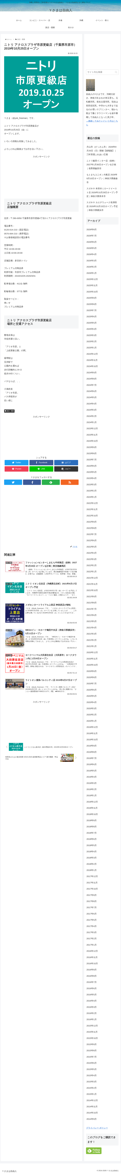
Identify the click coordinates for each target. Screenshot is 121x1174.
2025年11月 (92, 285)
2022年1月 (91, 571)
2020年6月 (91, 690)
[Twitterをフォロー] (13, 482)
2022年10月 (92, 515)
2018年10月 (92, 814)
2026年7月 (91, 235)
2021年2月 (91, 640)
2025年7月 (91, 310)
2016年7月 (91, 982)
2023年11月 (92, 435)
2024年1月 (91, 422)
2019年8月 (91, 752)
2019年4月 (91, 777)
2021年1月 (91, 646)
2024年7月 (91, 385)
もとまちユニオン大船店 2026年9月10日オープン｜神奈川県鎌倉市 (102, 178)
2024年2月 (91, 416)
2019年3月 (91, 783)
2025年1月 (91, 347)
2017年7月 (91, 907)
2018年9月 (91, 820)
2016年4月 (91, 1001)
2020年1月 (91, 721)
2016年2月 (91, 1013)
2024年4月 (91, 403)
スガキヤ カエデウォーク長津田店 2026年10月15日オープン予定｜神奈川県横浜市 (102, 206)
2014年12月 (92, 1100)
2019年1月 (91, 795)
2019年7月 (91, 758)
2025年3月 (91, 335)
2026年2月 (91, 267)
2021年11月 (92, 584)
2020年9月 (91, 671)
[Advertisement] (41, 175)
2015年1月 (91, 1094)
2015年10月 (92, 1038)
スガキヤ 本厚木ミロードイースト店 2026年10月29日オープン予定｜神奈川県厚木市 (102, 192)
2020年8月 (91, 677)
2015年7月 (91, 1057)
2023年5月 (91, 472)
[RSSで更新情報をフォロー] (70, 482)
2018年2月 (91, 864)
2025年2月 (91, 341)
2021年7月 (91, 609)
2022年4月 (91, 553)
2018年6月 (91, 839)
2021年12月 (92, 578)
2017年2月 (91, 938)
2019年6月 (91, 764)
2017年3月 (91, 932)
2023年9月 (91, 447)
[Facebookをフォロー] (32, 482)
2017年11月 (92, 882)
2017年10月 (92, 889)
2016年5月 (91, 994)
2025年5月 (91, 323)
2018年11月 (92, 808)
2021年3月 (91, 634)
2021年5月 (91, 621)
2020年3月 (91, 708)
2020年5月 (91, 696)
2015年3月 (91, 1081)
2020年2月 (91, 714)
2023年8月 (91, 453)
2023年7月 (91, 459)
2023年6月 (91, 466)
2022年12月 (92, 503)
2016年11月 (92, 957)
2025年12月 (92, 279)
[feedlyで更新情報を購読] (51, 482)
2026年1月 (91, 273)
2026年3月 (91, 260)
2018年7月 (91, 833)
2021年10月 (92, 590)
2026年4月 (91, 254)
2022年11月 (92, 509)
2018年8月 (91, 826)
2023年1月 (91, 497)
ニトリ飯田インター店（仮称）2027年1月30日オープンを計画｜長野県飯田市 (101, 165)
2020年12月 (92, 652)
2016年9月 (91, 969)
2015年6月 (91, 1063)
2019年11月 (92, 733)
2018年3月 (91, 858)
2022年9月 (91, 522)
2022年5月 (91, 547)
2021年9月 (91, 596)
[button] (116, 72)
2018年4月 (91, 851)
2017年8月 (91, 901)
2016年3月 (91, 1007)
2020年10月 (92, 665)
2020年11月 (92, 659)
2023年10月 (92, 441)
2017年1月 (91, 945)
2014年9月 (91, 1119)
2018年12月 (92, 802)
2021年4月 (91, 627)
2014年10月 (92, 1113)
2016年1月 (91, 1019)
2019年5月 (91, 770)
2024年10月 (92, 366)
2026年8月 (91, 229)
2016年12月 (92, 951)
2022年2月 (91, 565)
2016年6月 (91, 988)
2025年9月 (91, 298)
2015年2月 (91, 1088)
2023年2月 (91, 491)
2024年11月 (92, 360)
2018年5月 (91, 845)
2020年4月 (91, 702)
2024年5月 (91, 397)
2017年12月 (92, 876)
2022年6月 (91, 540)
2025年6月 (91, 316)
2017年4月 (91, 926)
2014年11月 (92, 1106)
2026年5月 (91, 248)
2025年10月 (92, 292)
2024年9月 (91, 372)
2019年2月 (91, 789)
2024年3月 (91, 410)
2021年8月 (91, 602)
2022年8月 (91, 528)
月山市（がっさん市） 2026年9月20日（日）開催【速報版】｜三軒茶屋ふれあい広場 (101, 151)
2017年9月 (91, 895)
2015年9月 (91, 1044)
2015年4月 (91, 1075)
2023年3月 (91, 484)
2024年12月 (92, 354)
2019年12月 (92, 727)
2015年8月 (91, 1050)
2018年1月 (91, 870)
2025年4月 (91, 329)
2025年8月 (91, 304)
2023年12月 (92, 428)
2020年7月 (91, 683)
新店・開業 (10, 411)
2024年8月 (91, 379)
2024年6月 (91, 391)
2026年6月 (91, 242)
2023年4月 (91, 478)
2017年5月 (91, 920)
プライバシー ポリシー (97, 1128)
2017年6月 (91, 914)
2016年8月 (91, 976)
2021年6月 (91, 615)
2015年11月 (92, 1032)
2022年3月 (91, 559)
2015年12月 (92, 1026)
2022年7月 (91, 534)
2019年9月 (91, 746)
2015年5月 (91, 1069)
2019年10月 (92, 739)
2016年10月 (92, 963)
